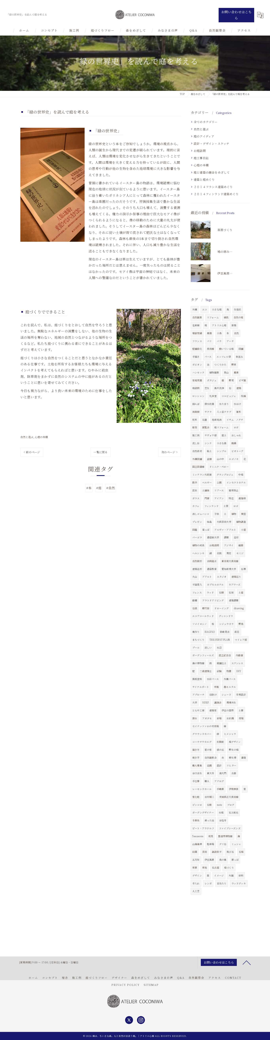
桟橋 (243, 396)
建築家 (213, 710)
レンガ (208, 883)
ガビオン (197, 364)
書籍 (243, 757)
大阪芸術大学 (224, 521)
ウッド (210, 592)
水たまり (224, 403)
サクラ (208, 411)
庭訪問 (196, 388)
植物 (233, 513)
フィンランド (211, 506)
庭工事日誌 (201, 158)
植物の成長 (198, 545)
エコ (204, 309)
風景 (236, 372)
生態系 (237, 309)
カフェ (195, 506)
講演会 (218, 702)
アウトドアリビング (213, 600)
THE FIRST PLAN (219, 639)
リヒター (231, 765)
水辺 (219, 647)
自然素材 (197, 451)
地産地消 (217, 419)
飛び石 (230, 851)
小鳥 (219, 333)
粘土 (209, 451)
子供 (216, 513)
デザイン (197, 875)
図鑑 (194, 529)
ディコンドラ (226, 616)
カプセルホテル (215, 584)
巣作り (196, 631)
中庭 (240, 474)
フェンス (197, 592)
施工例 (196, 435)
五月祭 (196, 859)
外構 (194, 309)
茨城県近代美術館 (229, 796)
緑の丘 (220, 749)
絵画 (194, 851)
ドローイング (221, 608)
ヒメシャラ (230, 733)
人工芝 (196, 891)
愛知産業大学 (229, 569)
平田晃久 (197, 584)
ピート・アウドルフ (203, 828)
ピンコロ (197, 804)
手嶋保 (220, 789)
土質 (226, 506)
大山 (194, 576)
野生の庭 (234, 749)
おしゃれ (236, 435)
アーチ (230, 341)
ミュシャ (236, 844)
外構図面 (197, 459)
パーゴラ (197, 537)
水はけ (237, 403)
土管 (241, 710)
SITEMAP (151, 985)
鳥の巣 (223, 859)
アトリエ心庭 (219, 325)
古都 (233, 773)
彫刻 (194, 427)
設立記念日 (225, 655)
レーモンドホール (202, 789)
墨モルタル (230, 686)
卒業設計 (241, 694)
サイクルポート (200, 686)
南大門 (223, 773)
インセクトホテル (236, 482)
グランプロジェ (225, 474)
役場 (241, 718)
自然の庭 (238, 317)
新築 (233, 325)
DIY (238, 671)
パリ (209, 341)
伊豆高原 (209, 859)
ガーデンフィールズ (203, 655)
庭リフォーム (221, 427)
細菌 (240, 545)
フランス (197, 341)
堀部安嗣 (197, 333)
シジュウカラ (226, 623)
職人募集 (197, 765)
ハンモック (198, 372)
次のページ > (169, 452)
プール (196, 647)
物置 (229, 671)
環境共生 (231, 702)
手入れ (196, 883)
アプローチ (198, 694)
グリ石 (223, 844)
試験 (219, 671)
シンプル (222, 451)
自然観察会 (211, 757)
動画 (233, 443)
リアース (219, 490)
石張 (194, 608)
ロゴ (235, 506)
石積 (221, 592)
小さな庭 (217, 309)
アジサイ (228, 545)
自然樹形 (197, 561)
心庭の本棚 (41, 437)
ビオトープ (237, 451)
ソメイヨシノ (199, 623)
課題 (226, 537)
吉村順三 (209, 796)
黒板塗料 (197, 679)
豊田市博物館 (225, 836)
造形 (236, 537)
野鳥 (241, 623)
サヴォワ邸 (211, 435)
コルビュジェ (229, 396)
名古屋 (215, 867)
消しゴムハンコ (200, 513)
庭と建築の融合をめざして (212, 172)
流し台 (196, 443)
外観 (231, 875)
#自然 (110, 487)
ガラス (196, 498)
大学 (194, 702)
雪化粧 (196, 796)
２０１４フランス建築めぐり (213, 187)
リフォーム (213, 317)
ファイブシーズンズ (230, 828)
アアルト (207, 576)
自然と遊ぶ (26, 437)
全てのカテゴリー (206, 122)
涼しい (208, 647)
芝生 (207, 388)
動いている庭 (226, 348)
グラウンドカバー (202, 733)
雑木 (238, 411)
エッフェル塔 (224, 356)
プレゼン (197, 521)
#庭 (99, 487)
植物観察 (214, 372)
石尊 (243, 569)
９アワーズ (235, 584)
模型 (243, 513)
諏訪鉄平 (217, 851)
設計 (219, 765)
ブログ (230, 804)
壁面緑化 (197, 348)
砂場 (219, 718)
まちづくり (198, 639)
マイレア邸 (241, 639)
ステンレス (237, 663)
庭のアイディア (204, 136)
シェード (226, 694)
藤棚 (194, 600)
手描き (196, 356)
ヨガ (236, 427)
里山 (226, 372)
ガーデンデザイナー (203, 812)
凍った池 (209, 820)
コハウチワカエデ (202, 741)
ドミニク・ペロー (219, 466)
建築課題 (234, 600)
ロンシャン (198, 396)
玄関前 (220, 741)
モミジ (240, 553)
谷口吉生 (197, 773)
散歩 (194, 482)
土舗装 (206, 490)
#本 (89, 487)
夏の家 (208, 749)
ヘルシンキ (198, 553)
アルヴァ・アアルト (225, 529)
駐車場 (210, 844)
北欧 (219, 553)
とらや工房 (198, 710)
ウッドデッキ (238, 883)
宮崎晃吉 (224, 631)
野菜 (231, 380)
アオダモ (207, 718)
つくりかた (220, 364)
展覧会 (206, 427)
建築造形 (197, 569)
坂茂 (210, 836)
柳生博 (232, 757)
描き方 (196, 749)
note (219, 804)
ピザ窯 (242, 380)
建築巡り (236, 576)
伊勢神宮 (234, 789)
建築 (238, 388)
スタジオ (222, 576)
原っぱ (235, 859)
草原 (194, 867)
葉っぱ (206, 529)
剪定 (229, 553)
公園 (219, 482)
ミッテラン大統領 (202, 474)
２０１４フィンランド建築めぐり (216, 194)
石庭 (241, 851)
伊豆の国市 (228, 710)
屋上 (224, 435)
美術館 (210, 348)
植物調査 (241, 521)
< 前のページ (32, 452)
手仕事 (196, 781)
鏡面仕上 (222, 663)
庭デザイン (235, 741)
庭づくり (229, 867)
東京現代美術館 (230, 561)
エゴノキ (234, 459)
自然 (236, 333)
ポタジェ (212, 380)
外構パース (230, 679)
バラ (219, 341)
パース (208, 356)
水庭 (221, 812)
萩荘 (236, 631)
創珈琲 (242, 498)
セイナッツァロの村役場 (205, 726)
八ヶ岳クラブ (224, 411)
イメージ (219, 875)
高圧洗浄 (219, 388)
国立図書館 (198, 466)
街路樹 (196, 411)
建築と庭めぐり (204, 179)
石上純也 (233, 812)
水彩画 (230, 718)
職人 (207, 781)
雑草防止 (233, 490)
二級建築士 (206, 671)
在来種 (196, 325)
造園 (209, 765)
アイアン (219, 498)
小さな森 (222, 443)
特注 (231, 498)
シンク (208, 443)
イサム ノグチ (235, 419)
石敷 (209, 804)
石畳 (204, 419)
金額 (209, 459)
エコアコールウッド (203, 616)
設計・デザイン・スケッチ (211, 143)
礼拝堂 (213, 396)
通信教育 (212, 569)
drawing (239, 608)
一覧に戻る (100, 452)
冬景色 (196, 820)
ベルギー (207, 482)
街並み (239, 356)
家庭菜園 (197, 380)
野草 (233, 364)
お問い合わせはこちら (236, 14)
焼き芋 (196, 757)
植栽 (226, 317)
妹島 (209, 521)
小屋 (243, 529)
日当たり (222, 883)
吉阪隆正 (212, 561)
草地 (204, 867)
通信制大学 (213, 537)
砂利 (241, 875)
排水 (194, 718)
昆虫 (194, 490)
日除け (213, 694)
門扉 (207, 498)
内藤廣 (239, 655)
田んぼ (196, 403)
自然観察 (197, 317)
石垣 (231, 592)
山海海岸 (197, 844)
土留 (241, 592)
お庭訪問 (200, 151)
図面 (241, 348)
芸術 (204, 851)
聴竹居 (206, 608)
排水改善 (209, 403)
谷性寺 (223, 820)
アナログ (219, 781)
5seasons (197, 836)
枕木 (194, 419)
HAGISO (210, 631)
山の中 (220, 459)
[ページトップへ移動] (247, 962)
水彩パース (213, 679)
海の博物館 (198, 663)
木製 (216, 686)
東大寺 (210, 773)
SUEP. (205, 702)
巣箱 (209, 333)
